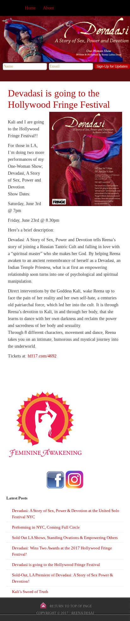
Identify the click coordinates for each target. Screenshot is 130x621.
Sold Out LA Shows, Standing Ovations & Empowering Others (65, 537)
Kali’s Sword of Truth (30, 591)
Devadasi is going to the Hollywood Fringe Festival (56, 564)
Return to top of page (71, 606)
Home (30, 8)
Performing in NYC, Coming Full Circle (46, 527)
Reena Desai (82, 613)
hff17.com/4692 (42, 356)
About (48, 8)
